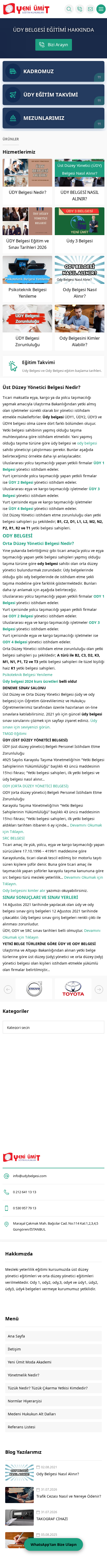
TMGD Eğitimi (14, 733)
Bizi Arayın (58, 44)
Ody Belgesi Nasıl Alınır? (57, 1473)
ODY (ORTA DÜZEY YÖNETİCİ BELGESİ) (35, 785)
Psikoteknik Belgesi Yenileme (27, 674)
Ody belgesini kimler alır (24, 890)
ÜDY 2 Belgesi (21, 482)
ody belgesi (87, 443)
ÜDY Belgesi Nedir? (27, 192)
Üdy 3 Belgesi (79, 241)
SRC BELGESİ (14, 838)
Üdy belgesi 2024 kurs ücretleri (30, 681)
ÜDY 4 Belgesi (21, 508)
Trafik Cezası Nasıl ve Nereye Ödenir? (68, 1496)
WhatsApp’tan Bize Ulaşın (54, 1544)
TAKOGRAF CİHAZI (52, 1518)
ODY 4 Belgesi (15, 641)
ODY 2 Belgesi (21, 615)
